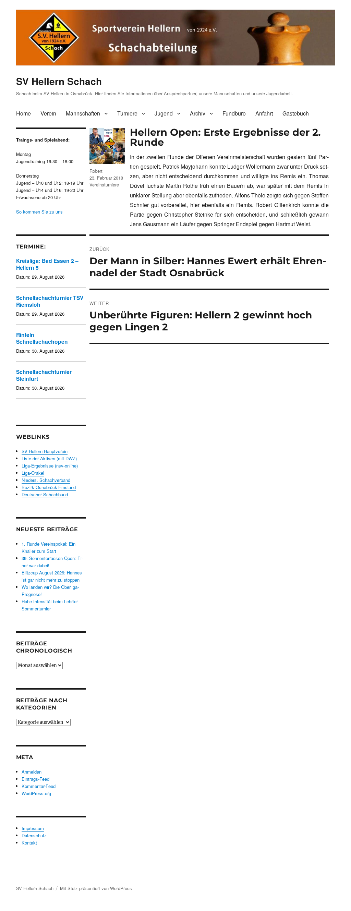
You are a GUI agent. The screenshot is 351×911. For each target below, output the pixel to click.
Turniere (127, 113)
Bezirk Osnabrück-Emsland (49, 487)
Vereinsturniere (104, 184)
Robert (95, 171)
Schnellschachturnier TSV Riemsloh (49, 301)
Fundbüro (234, 113)
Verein (48, 113)
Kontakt (29, 842)
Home (23, 113)
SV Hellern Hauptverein (45, 451)
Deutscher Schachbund (45, 494)
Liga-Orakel (33, 473)
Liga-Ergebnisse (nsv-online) (50, 465)
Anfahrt (264, 113)
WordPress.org (36, 793)
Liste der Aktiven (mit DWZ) (49, 458)
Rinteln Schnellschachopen (42, 338)
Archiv (197, 113)
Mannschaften (83, 113)
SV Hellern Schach (59, 81)
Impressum (33, 828)
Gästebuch (295, 113)
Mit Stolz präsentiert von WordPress (96, 888)
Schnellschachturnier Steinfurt (44, 375)
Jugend (164, 113)
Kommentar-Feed (39, 786)
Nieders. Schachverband (46, 480)
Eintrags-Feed (35, 779)
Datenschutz (34, 835)
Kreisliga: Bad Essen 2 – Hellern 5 (47, 264)
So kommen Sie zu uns (39, 211)
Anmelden (31, 771)
